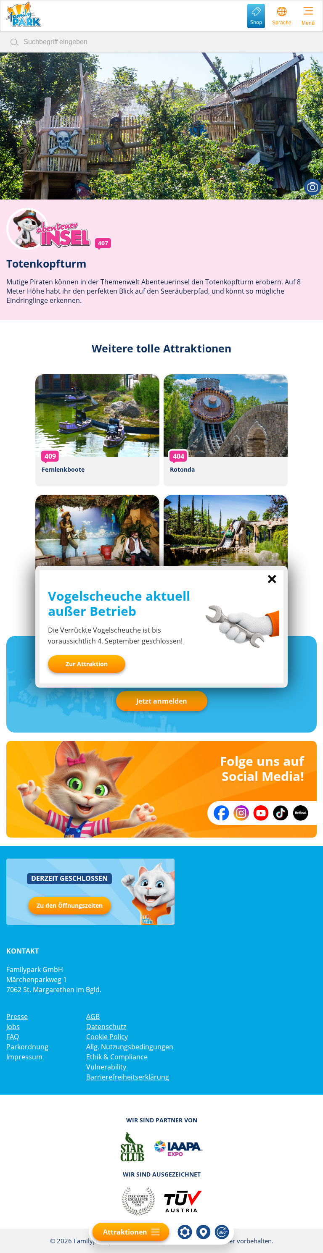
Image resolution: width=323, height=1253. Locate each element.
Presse (17, 1016)
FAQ (12, 1036)
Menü (308, 23)
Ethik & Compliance (117, 1056)
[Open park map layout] (203, 1232)
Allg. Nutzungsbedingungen (129, 1046)
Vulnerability (106, 1067)
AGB (93, 1016)
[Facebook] (221, 813)
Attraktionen (125, 1232)
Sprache (281, 23)
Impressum (24, 1056)
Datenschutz (106, 1026)
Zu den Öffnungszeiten (70, 905)
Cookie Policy (107, 1036)
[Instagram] (241, 813)
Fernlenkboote (97, 430)
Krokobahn (226, 551)
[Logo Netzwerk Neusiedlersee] (161, 1146)
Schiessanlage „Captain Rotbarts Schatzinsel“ (97, 551)
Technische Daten (185, 1232)
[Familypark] (23, 14)
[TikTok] (281, 813)
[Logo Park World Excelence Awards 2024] (138, 1201)
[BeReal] (300, 813)
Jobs (13, 1026)
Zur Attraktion (87, 664)
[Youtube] (261, 813)
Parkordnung (27, 1046)
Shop (256, 22)
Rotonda (226, 430)
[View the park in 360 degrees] (222, 1232)
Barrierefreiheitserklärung (127, 1077)
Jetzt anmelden (161, 701)
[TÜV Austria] (182, 1201)
